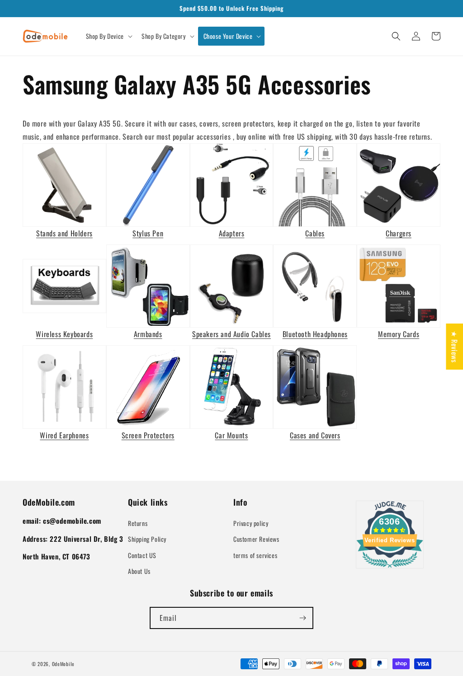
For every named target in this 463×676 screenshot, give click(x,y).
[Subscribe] (302, 618)
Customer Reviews (256, 539)
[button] (108, 36)
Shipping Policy (147, 539)
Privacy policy (250, 523)
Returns (137, 523)
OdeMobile (63, 663)
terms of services (255, 555)
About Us (139, 571)
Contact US (142, 555)
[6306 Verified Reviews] (389, 568)
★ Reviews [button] (454, 346)
